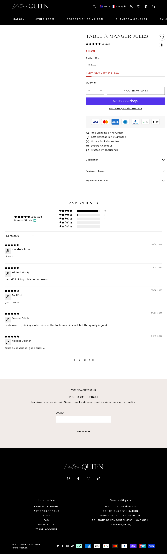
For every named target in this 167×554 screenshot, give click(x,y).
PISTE (46, 515)
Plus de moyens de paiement (125, 108)
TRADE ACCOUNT (46, 529)
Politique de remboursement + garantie (120, 520)
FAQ (46, 520)
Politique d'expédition (120, 506)
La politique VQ (120, 524)
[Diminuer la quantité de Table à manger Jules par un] (89, 91)
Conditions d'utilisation (120, 511)
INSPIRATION (46, 524)
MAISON (19, 19)
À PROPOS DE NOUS (46, 511)
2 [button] (79, 360)
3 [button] (85, 360)
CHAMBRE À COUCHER (131, 19)
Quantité (91, 82)
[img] (12, 245)
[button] (113, 7)
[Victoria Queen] (30, 6)
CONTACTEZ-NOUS (46, 506)
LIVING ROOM (44, 19)
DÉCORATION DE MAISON (85, 19)
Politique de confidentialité (120, 515)
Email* (60, 412)
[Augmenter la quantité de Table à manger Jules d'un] (101, 91)
